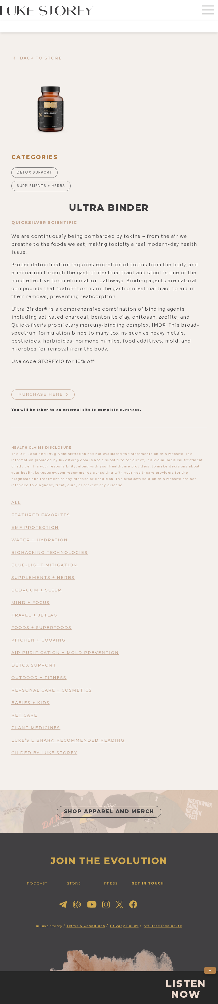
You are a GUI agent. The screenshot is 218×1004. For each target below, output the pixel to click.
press (111, 883)
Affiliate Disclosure (163, 926)
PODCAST (37, 883)
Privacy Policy (124, 926)
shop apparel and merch (109, 811)
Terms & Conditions (85, 926)
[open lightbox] (50, 108)
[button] (208, 10)
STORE (74, 883)
